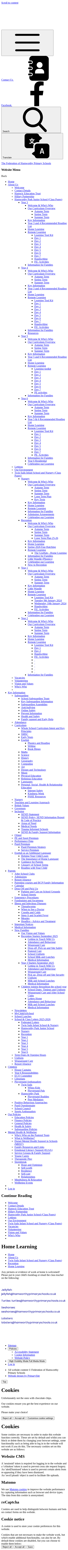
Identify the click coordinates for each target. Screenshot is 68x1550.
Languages (27, 781)
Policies (13, 1349)
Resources (33, 333)
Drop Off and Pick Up (26, 888)
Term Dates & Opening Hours (30, 1055)
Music (24, 772)
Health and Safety (30, 716)
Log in (11, 1188)
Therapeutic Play (23, 1159)
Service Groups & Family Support (32, 1153)
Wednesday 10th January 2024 (50, 603)
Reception (26, 520)
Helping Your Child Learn (34, 856)
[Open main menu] (27, 43)
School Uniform (36, 954)
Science (25, 755)
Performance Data (24, 841)
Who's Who (21, 686)
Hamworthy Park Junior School (37, 1028)
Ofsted (18, 835)
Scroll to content (9, 2)
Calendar (19, 885)
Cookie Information (25, 1354)
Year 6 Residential (37, 460)
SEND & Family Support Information (41, 832)
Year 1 (24, 567)
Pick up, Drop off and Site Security (46, 974)
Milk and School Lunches (41, 980)
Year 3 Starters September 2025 (37, 962)
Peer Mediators (35, 1099)
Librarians (20, 1078)
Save (30, 1547)
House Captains (23, 1069)
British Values (22, 805)
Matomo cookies (18, 1489)
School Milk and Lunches (41, 957)
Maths (24, 752)
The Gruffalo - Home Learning (50, 553)
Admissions (21, 876)
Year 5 (24, 336)
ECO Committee (23, 1075)
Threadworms (28, 906)
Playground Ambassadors (28, 1081)
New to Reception (37, 564)
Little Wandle (35, 588)
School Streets (28, 894)
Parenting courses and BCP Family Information (39, 882)
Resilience (26, 1170)
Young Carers (22, 1156)
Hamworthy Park (30, 1093)
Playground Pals (36, 1090)
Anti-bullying (28, 707)
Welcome (19, 187)
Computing (27, 763)
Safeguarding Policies (26, 1129)
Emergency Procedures (27, 897)
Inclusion (19, 811)
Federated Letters (30, 1022)
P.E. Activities (41, 261)
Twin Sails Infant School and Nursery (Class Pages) (35, 1223)
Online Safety (28, 710)
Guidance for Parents (32, 861)
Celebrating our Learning (41, 463)
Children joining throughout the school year (44, 986)
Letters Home (35, 998)
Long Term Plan (42, 496)
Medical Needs (29, 826)
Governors (20, 808)
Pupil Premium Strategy (33, 847)
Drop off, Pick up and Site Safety (45, 948)
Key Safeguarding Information (37, 701)
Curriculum (20, 725)
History (25, 758)
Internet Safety (35, 790)
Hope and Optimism (31, 1164)
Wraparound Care (37, 971)
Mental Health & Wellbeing (22, 1132)
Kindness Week (36, 793)
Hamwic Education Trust (28, 193)
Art (23, 766)
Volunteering (21, 680)
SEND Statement (30, 814)
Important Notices (24, 924)
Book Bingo (34, 749)
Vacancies (20, 677)
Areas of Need (28, 823)
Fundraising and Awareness (29, 900)
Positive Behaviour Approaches (31, 1102)
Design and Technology (33, 769)
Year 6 (24, 398)
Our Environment (24, 469)
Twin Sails (26, 1084)
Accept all (19, 1418)
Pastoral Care (35, 951)
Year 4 (24, 267)
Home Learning (36, 229)
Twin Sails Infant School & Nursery (40, 1025)
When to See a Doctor (32, 909)
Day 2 (37, 241)
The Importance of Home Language (40, 859)
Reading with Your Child (34, 867)
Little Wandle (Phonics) (40, 558)
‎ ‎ (34, 659)
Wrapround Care (36, 945)
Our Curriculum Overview (41, 208)
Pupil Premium (22, 844)
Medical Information (25, 927)
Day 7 (37, 255)
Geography (27, 760)
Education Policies (24, 1117)
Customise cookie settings (40, 1418)
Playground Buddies (38, 1096)
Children (12, 1066)
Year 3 (24, 202)
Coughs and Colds (30, 912)
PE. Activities (41, 455)
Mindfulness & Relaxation (28, 1179)
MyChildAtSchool (24, 1013)
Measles (25, 918)
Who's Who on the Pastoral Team (32, 1135)
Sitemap (12, 1345)
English (25, 740)
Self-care (25, 1173)
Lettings (19, 466)
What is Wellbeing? (25, 1138)
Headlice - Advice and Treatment (38, 921)
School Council (23, 1108)
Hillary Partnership (24, 196)
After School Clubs (25, 873)
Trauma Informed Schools (34, 829)
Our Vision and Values (33, 933)
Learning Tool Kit (43, 235)
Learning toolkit (42, 368)
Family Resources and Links (29, 1147)
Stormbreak (21, 1162)
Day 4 (37, 247)
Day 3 (37, 244)
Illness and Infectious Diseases (30, 903)
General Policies (23, 1123)
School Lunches (23, 1016)
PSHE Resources (37, 796)
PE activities (40, 392)
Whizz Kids (34, 1087)
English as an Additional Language (33, 853)
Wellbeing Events (24, 1182)
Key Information (36, 220)
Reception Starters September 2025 (39, 936)
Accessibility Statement (27, 1351)
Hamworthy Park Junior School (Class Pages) (38, 199)
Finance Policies (23, 1120)
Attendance (20, 722)
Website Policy (22, 1357)
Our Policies (14, 1114)
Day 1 (37, 238)
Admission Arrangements (41, 514)
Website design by (24, 1375)
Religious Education (31, 778)
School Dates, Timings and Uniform (46, 989)
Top (4, 1382)
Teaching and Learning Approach (32, 802)
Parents (12, 870)
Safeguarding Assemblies (34, 704)
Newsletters (21, 1010)
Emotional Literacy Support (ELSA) (33, 1150)
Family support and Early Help (37, 719)
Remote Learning (37, 232)
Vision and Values (24, 683)
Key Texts (39, 499)
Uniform (32, 977)
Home (11, 181)
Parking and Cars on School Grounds (40, 891)
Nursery (25, 478)
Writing (31, 746)
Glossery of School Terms (34, 864)
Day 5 (37, 250)
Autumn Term (41, 211)
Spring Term (40, 214)
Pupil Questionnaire (25, 1105)
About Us (13, 184)
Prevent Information (31, 713)
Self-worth (26, 1167)
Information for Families (40, 264)
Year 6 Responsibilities (26, 1072)
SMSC (24, 734)
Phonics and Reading (39, 743)
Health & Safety (23, 1126)
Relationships (28, 1176)
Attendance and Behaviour (42, 942)
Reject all (7, 1418)
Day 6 (37, 253)
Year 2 (24, 618)
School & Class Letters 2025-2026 (33, 1019)
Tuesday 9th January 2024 (48, 600)
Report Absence (23, 879)
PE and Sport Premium (26, 838)
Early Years (27, 737)
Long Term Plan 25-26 (46, 538)
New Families (22, 930)
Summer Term (41, 217)
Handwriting (41, 258)
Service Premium (30, 850)
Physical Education (31, 775)
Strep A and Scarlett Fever (34, 915)
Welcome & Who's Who (40, 205)
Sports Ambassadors (25, 1111)
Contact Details (23, 190)
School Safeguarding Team (35, 698)
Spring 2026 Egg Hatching (42, 547)
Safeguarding (21, 695)
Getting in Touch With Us (41, 939)
